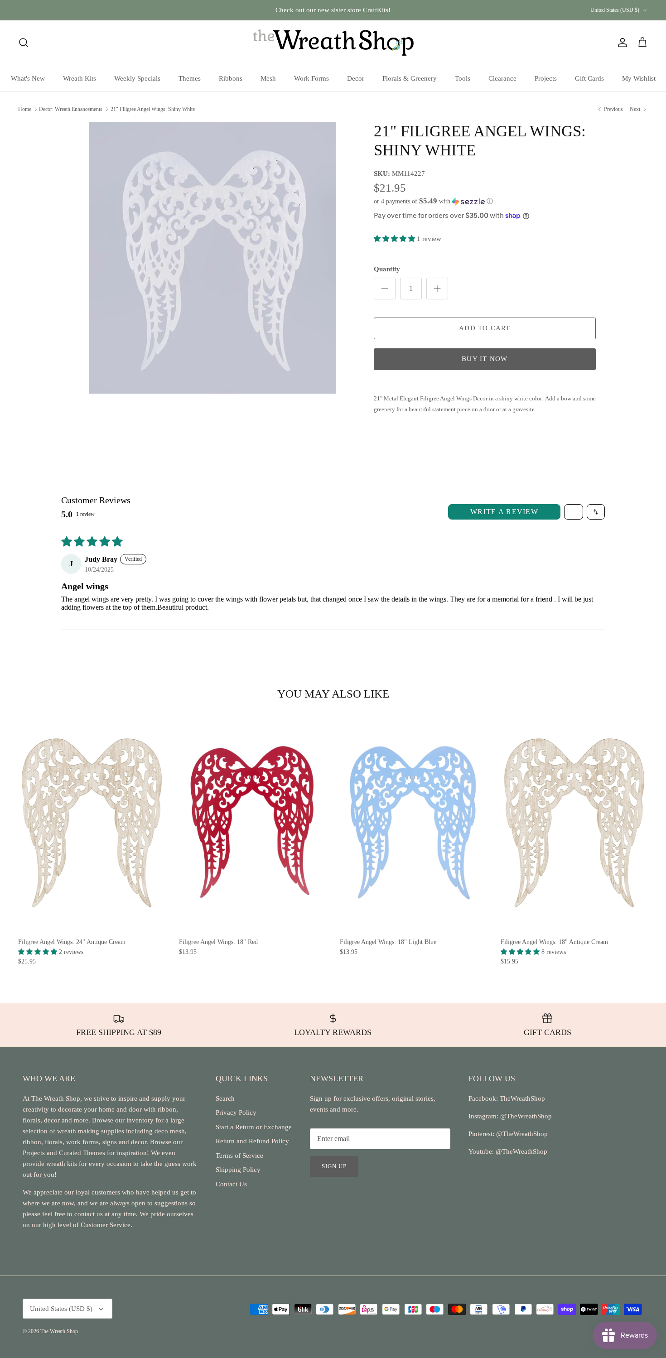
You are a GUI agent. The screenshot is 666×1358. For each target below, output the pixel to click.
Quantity (387, 269)
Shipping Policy (238, 1169)
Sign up (334, 1166)
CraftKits (375, 10)
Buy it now (484, 358)
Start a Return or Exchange (254, 1127)
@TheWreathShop (521, 1133)
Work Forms (311, 78)
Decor (355, 78)
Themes (190, 78)
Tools (462, 78)
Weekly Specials (137, 78)
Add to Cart (484, 328)
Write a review (504, 511)
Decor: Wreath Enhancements (70, 109)
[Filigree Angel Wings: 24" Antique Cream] (91, 823)
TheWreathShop (522, 1098)
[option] (212, 258)
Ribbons (230, 78)
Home (24, 109)
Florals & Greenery (409, 78)
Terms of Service (239, 1155)
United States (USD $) (614, 10)
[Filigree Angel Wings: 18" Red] (252, 823)
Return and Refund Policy (252, 1141)
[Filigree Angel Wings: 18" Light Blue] (413, 823)
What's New (28, 78)
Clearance (502, 78)
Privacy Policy (236, 1112)
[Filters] (573, 512)
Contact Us (231, 1184)
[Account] (620, 42)
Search (225, 1098)
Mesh (268, 78)
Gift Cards (589, 78)
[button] (433, 201)
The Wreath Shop (59, 1331)
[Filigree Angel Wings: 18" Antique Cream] (574, 823)
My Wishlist (639, 78)
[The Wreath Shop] (333, 42)
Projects (546, 78)
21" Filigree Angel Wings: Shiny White (153, 109)
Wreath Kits (79, 78)
